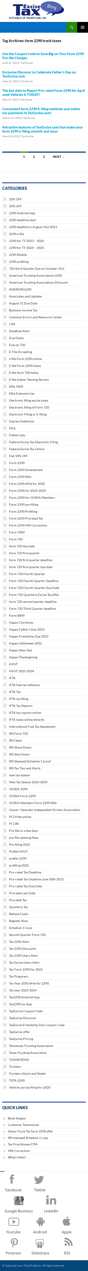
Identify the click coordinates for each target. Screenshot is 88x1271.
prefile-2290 (17, 858)
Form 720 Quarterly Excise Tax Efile (34, 595)
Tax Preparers (18, 976)
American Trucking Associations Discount (38, 282)
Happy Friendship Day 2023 (28, 636)
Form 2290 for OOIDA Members (32, 497)
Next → (59, 156)
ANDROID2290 (20, 289)
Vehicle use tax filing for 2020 (29, 1087)
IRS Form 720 (18, 733)
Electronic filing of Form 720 (29, 407)
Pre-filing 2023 (19, 844)
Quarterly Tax (18, 907)
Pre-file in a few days (23, 830)
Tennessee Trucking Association (31, 1046)
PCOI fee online (20, 817)
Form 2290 (17, 463)
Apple (67, 1232)
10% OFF (15, 199)
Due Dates (16, 338)
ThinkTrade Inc (32, 1265)
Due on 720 (17, 345)
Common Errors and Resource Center (35, 317)
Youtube (13, 1232)
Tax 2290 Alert (19, 942)
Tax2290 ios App (20, 1004)
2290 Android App (22, 213)
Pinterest (13, 1253)
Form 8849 (17, 615)
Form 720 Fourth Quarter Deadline (33, 581)
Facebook (13, 1190)
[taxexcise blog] (37, 9)
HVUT (13, 664)
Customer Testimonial (23, 1125)
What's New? (17, 1157)
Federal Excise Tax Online (26, 449)
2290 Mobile (18, 255)
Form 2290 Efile (20, 477)
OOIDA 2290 (18, 789)
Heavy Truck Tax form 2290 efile (30, 1131)
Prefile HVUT (18, 851)
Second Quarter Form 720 (27, 935)
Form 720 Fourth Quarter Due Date (34, 588)
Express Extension (21, 421)
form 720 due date (22, 546)
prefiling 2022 (19, 865)
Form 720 (16, 539)
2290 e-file (16, 234)
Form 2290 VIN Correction (28, 525)
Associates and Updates (25, 296)
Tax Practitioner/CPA (23, 1144)
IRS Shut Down (19, 754)
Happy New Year (20, 650)
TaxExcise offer (19, 1032)
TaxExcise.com (13, 1265)
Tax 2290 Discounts (22, 948)
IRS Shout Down (20, 747)
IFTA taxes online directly (26, 719)
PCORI (14, 824)
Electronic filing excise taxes (28, 400)
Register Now (18, 921)
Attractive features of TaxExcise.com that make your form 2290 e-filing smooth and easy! (42, 129)
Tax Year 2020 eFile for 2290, (29, 983)
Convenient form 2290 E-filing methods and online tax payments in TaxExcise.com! (41, 111)
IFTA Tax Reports (20, 706)
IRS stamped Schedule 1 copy (28, 1138)
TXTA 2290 (17, 1080)
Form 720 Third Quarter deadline (32, 608)
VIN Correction (19, 1151)
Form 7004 (17, 532)
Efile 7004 (16, 386)
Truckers (15, 1066)
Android (40, 1232)
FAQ (12, 428)
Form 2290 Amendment (26, 470)
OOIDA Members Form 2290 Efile (33, 803)
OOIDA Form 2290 (22, 796)
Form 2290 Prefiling (23, 511)
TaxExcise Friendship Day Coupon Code (37, 1025)
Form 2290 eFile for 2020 (27, 484)
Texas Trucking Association (28, 1053)
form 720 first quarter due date (30, 567)
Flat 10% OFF (18, 456)
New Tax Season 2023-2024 (28, 782)
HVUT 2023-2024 (21, 671)
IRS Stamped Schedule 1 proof (30, 761)
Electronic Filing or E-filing (27, 414)
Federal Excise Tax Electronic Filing (33, 442)
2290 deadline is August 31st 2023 (33, 227)
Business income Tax (23, 310)
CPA (12, 324)
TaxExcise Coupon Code (25, 1011)
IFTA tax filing (18, 699)
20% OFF (15, 206)
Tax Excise (27, 62)
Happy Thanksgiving (23, 657)
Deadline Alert (19, 331)
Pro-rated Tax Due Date (25, 886)
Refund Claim (18, 914)
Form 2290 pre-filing (23, 504)
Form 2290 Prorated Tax (26, 518)
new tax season (19, 775)
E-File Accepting (20, 352)
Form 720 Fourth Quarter (27, 574)
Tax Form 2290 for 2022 (26, 969)
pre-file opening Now (24, 837)
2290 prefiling (19, 261)
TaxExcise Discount (22, 1018)
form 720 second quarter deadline (33, 601)
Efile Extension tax (22, 393)
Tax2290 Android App (24, 997)
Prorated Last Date (22, 893)
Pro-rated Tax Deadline (25, 872)
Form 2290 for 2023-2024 (27, 490)
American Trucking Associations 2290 (35, 275)
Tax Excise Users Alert (24, 962)
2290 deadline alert (22, 220)
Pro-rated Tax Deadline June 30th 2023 (36, 879)
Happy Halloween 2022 (25, 643)
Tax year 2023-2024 (23, 990)
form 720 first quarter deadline (30, 560)
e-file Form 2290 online (25, 359)
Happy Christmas (21, 622)
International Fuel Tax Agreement (32, 726)
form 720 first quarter (24, 553)
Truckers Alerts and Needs (27, 1073)
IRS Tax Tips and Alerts (24, 768)
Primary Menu (82, 27)
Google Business (19, 1211)
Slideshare (40, 1253)
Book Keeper (17, 1118)
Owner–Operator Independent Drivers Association (44, 810)
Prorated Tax (18, 900)
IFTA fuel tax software (24, 685)
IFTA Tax (15, 692)
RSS (67, 1253)
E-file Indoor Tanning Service (29, 379)
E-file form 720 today (24, 372)
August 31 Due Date (23, 303)
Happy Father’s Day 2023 (26, 629)
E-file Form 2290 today (25, 366)
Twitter (40, 1190)
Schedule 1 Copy (20, 928)
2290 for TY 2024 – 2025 (26, 248)
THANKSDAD (19, 1059)
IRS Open (15, 740)
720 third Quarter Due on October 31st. (37, 268)
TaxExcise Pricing (21, 1039)
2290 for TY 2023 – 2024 (26, 241)
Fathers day (17, 435)
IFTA (12, 678)
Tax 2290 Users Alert (23, 955)
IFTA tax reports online (25, 713)
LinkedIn (51, 1211)
